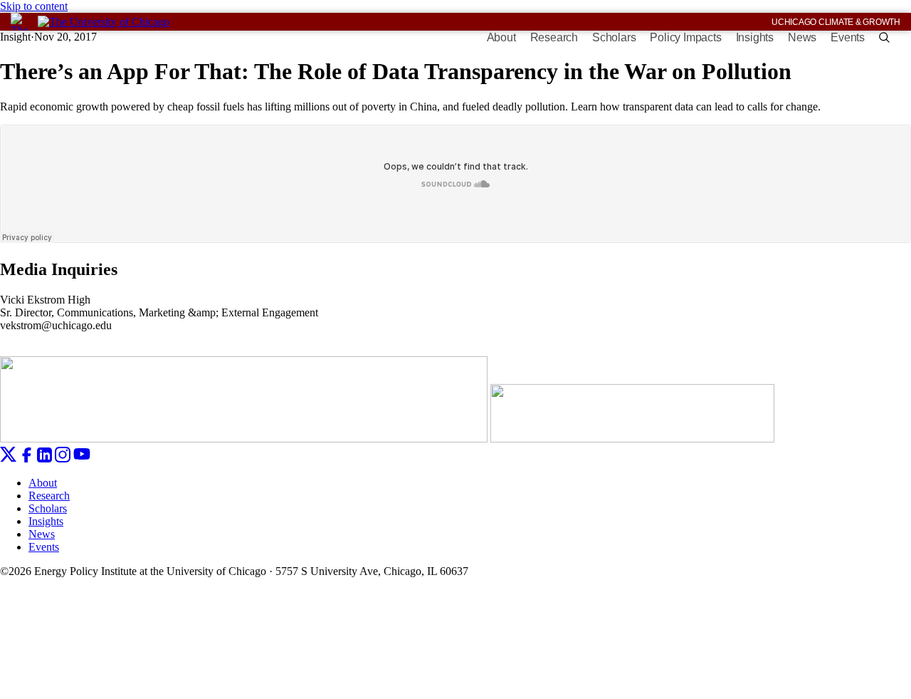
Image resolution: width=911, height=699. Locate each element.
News (802, 37)
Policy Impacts (685, 37)
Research (554, 37)
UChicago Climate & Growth (836, 22)
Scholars (614, 37)
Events (848, 37)
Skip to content (34, 6)
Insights (755, 37)
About (501, 37)
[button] (884, 37)
